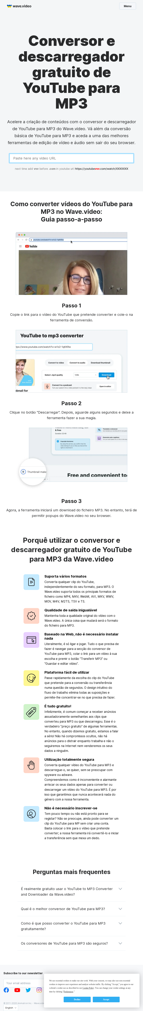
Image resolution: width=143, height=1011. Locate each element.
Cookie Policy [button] (88, 988)
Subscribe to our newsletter (23, 973)
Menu (127, 6)
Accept (106, 999)
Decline (77, 999)
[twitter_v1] (28, 992)
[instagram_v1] (39, 992)
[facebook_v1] (6, 992)
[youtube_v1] (17, 992)
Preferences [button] (68, 991)
